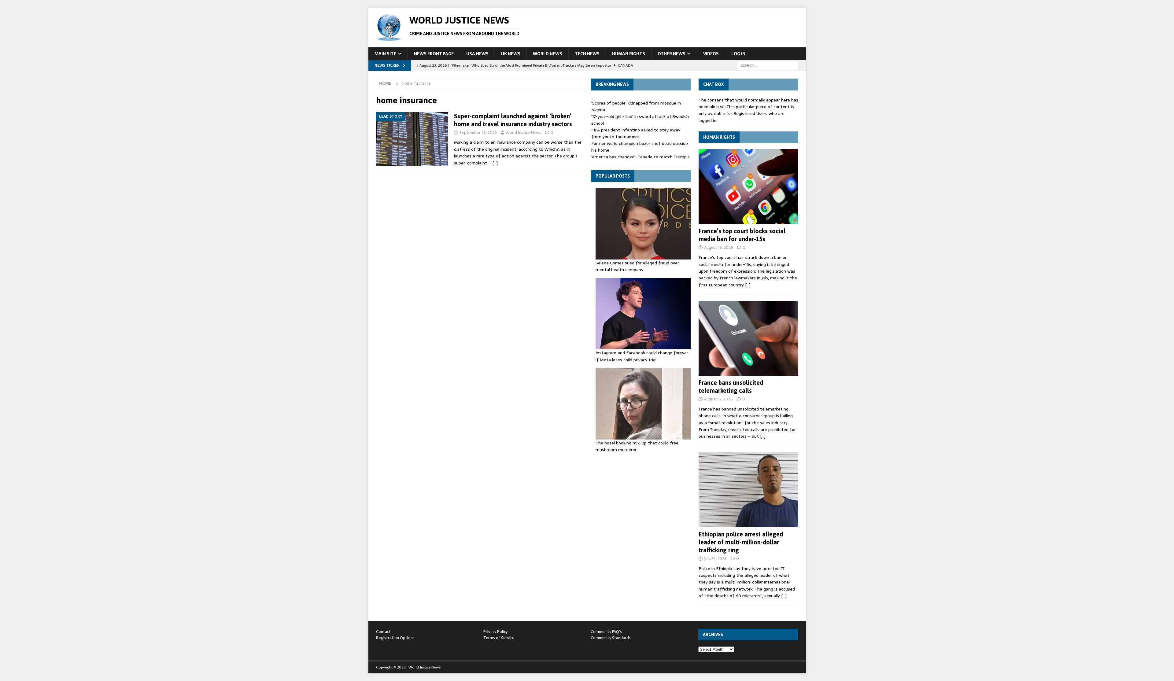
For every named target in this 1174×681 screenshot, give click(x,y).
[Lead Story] (412, 139)
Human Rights (628, 53)
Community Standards (611, 638)
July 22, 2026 (715, 558)
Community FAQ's (606, 631)
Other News (671, 53)
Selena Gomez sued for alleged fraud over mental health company (637, 266)
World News (547, 53)
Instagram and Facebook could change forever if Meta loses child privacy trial (642, 356)
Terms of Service (499, 638)
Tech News (587, 53)
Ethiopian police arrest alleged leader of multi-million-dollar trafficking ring (741, 542)
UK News (510, 53)
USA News (477, 53)
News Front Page (434, 53)
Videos (711, 53)
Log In (738, 53)
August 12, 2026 (718, 399)
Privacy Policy (495, 631)
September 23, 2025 (478, 132)
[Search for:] (767, 65)
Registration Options (395, 638)
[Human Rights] (748, 186)
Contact (383, 631)
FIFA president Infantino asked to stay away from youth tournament (635, 133)
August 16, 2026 (718, 247)
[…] (495, 163)
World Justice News (523, 132)
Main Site (385, 53)
